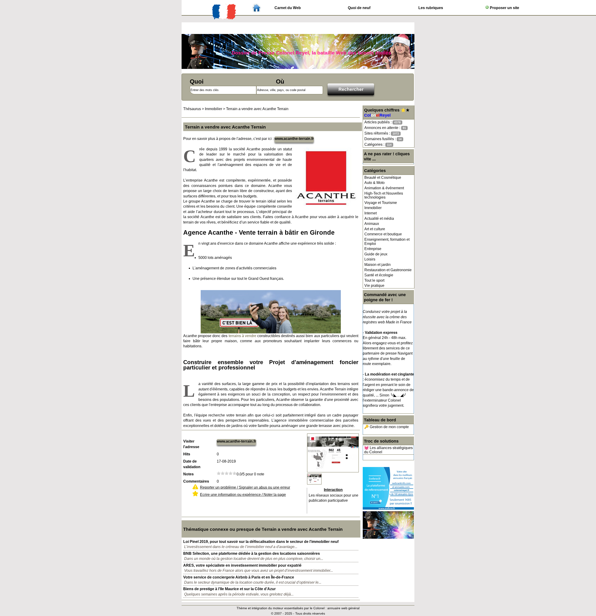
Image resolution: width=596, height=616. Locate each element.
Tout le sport (374, 280)
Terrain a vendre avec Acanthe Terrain (257, 109)
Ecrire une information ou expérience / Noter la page (243, 495)
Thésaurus (192, 109)
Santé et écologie (378, 275)
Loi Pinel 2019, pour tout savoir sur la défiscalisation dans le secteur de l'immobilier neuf (261, 542)
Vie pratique (374, 286)
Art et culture (374, 229)
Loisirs (369, 259)
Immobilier (373, 208)
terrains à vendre (242, 336)
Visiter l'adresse (191, 444)
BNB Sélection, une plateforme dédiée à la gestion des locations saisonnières (251, 553)
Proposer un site (504, 8)
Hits (186, 454)
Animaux (371, 224)
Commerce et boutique (383, 234)
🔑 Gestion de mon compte (386, 427)
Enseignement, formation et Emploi (387, 241)
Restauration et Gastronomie (388, 270)
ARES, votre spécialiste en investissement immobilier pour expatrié (242, 565)
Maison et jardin (377, 265)
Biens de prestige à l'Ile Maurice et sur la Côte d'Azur (229, 589)
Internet (370, 213)
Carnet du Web (287, 8)
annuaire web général (343, 608)
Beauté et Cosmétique (382, 177)
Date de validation (191, 464)
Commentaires (196, 481)
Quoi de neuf (359, 8)
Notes (188, 474)
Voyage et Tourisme (380, 203)
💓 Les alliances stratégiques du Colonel (388, 450)
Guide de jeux (375, 254)
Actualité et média (379, 218)
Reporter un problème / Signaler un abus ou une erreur (245, 487)
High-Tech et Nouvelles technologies (383, 195)
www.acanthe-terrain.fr (294, 139)
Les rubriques (430, 8)
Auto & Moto (374, 183)
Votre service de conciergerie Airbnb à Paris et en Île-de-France (238, 577)
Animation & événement (384, 188)
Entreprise (372, 249)
